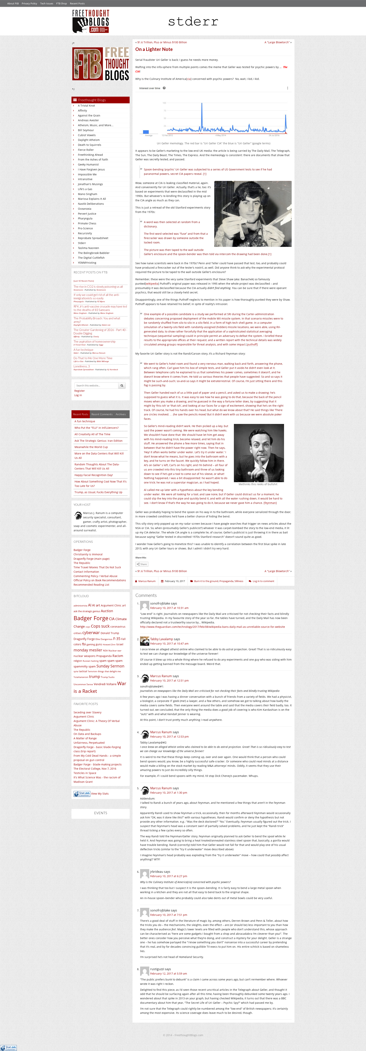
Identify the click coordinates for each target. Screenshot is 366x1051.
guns (99, 644)
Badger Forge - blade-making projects (98, 764)
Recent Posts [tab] (80, 414)
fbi (84, 644)
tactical (83, 671)
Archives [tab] (121, 414)
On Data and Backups (87, 734)
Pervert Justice (87, 213)
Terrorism (92, 671)
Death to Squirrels (89, 145)
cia (189, 79)
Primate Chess (87, 223)
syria (76, 671)
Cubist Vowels (87, 135)
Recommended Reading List (91, 584)
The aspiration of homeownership (94, 341)
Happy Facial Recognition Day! (94, 475)
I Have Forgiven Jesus (91, 169)
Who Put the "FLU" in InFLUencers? (97, 428)
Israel (119, 644)
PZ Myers (101, 301)
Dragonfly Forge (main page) (91, 558)
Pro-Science (85, 228)
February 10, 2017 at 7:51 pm (168, 915)
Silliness (238, 581)
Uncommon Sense (83, 684)
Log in (78, 395)
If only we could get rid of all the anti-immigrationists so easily (97, 296)
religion (78, 660)
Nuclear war (114, 650)
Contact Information (86, 571)
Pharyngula (85, 218)
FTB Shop (61, 3)
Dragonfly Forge (84, 639)
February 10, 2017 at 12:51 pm (169, 680)
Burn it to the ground (206, 581)
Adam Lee (106, 325)
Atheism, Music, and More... (95, 125)
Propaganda (104, 656)
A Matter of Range (85, 738)
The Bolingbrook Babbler (94, 253)
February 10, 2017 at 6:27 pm (168, 876)
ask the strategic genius (87, 611)
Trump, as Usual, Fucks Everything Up (98, 492)
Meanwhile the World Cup (91, 447)
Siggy (101, 344)
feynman (270, 503)
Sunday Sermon (110, 666)
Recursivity (85, 233)
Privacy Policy (29, 3)
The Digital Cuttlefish (91, 257)
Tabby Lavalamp (161, 639)
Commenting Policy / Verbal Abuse (95, 576)
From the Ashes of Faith (93, 159)
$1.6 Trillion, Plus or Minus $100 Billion (162, 42)
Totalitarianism (81, 677)
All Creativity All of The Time (92, 434)
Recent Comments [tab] (102, 414)
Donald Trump (110, 633)
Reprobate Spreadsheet (93, 238)
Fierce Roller (86, 150)
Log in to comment (263, 581)
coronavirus (117, 626)
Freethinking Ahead (90, 155)
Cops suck (100, 626)
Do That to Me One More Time (93, 358)
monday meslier (88, 650)
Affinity (82, 110)
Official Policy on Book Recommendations (100, 580)
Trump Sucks (108, 677)
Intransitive (85, 179)
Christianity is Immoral (88, 554)
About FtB (13, 3)
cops (88, 626)
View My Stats (100, 794)
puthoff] (252, 344)
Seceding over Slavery (87, 712)
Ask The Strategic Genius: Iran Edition (99, 440)
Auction (107, 611)
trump (94, 676)
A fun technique (83, 349)
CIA (112, 618)
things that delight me (109, 671)
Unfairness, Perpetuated (89, 742)
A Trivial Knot (86, 105)
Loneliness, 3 (82, 366)
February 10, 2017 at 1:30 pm (168, 792)
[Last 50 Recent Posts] (84, 280)
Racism (117, 656)
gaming (91, 644)
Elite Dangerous (104, 639)
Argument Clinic (111, 605)
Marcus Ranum (98, 353)
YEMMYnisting (87, 262)
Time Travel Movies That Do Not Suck (97, 567)
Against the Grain (89, 115)
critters (78, 633)
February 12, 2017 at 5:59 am (168, 973)
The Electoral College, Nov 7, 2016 (95, 768)
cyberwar (91, 632)
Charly (96, 336)
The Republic (82, 563)
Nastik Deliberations (91, 204)
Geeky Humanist (88, 164)
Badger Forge (82, 550)
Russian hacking (91, 660)
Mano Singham (87, 194)
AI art (96, 605)
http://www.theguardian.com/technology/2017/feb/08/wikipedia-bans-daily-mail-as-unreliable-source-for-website (212, 627)
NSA (105, 650)
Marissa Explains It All (92, 199)
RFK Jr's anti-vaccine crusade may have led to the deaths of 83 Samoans (100, 308)
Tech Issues (46, 3)
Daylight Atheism (89, 140)
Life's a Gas (85, 189)
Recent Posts (77, 3)
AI (89, 605)
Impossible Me (87, 174)
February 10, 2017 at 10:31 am (169, 608)
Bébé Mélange (103, 361)
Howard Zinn (109, 644)
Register (79, 391)
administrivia (80, 605)
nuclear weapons (85, 656)
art (124, 605)
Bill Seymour (86, 130)
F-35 (116, 638)
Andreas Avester (88, 120)
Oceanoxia (84, 208)
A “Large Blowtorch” (277, 42)
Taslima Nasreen (88, 248)
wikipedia (152, 283)
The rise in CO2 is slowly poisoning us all (98, 286)
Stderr (82, 243)
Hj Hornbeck (112, 369)
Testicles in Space (85, 773)
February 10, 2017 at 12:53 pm (169, 736)
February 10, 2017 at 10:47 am (169, 643)
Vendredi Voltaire (105, 684)
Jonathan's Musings (90, 184)
